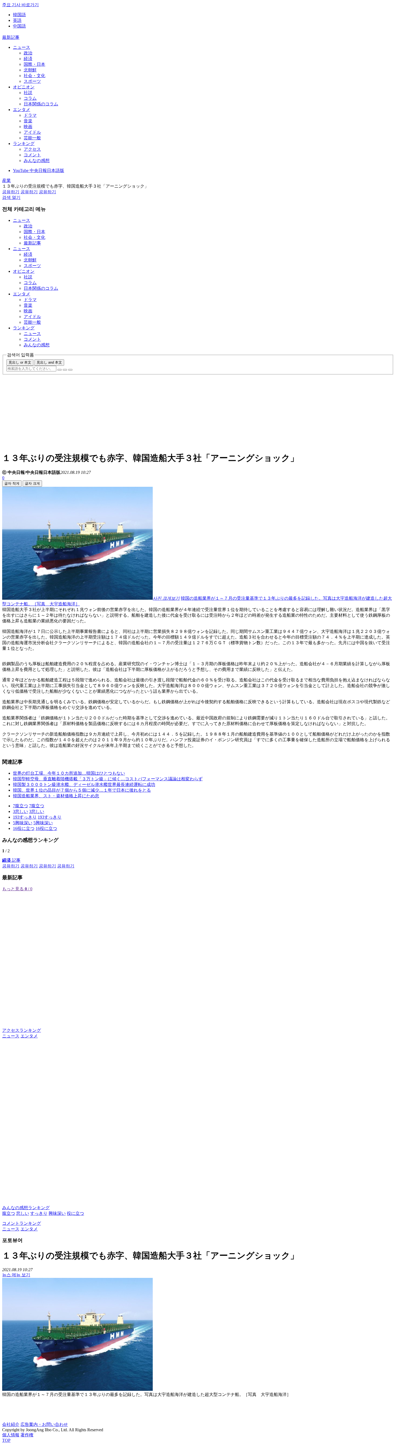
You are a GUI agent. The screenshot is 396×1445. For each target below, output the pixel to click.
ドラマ (30, 115)
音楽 (28, 121)
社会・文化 (34, 75)
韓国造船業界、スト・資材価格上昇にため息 (56, 796)
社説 (28, 92)
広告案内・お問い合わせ (44, 1424)
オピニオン (23, 87)
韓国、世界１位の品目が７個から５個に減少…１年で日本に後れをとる (82, 790)
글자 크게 (32, 483)
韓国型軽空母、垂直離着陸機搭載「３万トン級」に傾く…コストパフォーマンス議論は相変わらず (108, 779)
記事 (11, 860)
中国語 (19, 26)
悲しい (22, 1213)
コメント (32, 155)
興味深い (57, 1213)
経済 (28, 58)
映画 (28, 126)
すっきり (38, 1213)
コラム (30, 98)
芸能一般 (32, 138)
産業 (6, 180)
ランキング (23, 143)
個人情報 (10, 1435)
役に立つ (75, 1213)
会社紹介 (10, 1424)
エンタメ (21, 109)
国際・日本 (34, 64)
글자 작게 (11, 483)
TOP (6, 1440)
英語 (17, 20)
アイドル (32, 132)
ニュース (21, 47)
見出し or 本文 (20, 362)
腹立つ (8, 1213)
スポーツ (32, 81)
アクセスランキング (21, 1030)
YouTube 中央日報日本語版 (38, 170)
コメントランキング (21, 1223)
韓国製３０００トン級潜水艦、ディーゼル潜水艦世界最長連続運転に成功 (84, 784)
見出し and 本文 (49, 362)
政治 (28, 53)
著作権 (26, 1435)
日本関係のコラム (41, 104)
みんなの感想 (37, 160)
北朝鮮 (30, 70)
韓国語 (19, 14)
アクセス (32, 149)
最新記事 (10, 37)
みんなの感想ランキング (26, 1207)
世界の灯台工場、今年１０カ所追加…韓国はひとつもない (69, 773)
